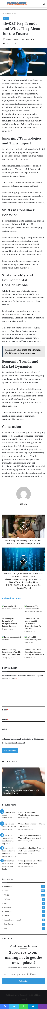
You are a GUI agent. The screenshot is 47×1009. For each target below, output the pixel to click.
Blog (6, 903)
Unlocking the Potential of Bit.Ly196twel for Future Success (9, 622)
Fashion (7, 899)
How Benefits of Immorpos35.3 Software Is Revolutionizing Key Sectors (33, 623)
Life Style (7, 912)
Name (5, 710)
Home (7, 13)
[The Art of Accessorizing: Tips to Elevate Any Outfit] (9, 839)
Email (5, 719)
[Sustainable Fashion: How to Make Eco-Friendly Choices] (9, 852)
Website (5, 729)
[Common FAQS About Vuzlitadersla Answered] (9, 816)
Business (7, 907)
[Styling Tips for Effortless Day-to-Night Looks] (9, 864)
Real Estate (8, 924)
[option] (23, 781)
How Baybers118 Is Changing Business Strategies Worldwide (34, 652)
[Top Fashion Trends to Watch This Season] (9, 827)
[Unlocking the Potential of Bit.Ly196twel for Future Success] (12, 610)
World (13, 13)
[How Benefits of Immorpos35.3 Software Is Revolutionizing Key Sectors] (35, 610)
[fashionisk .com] (17, 4)
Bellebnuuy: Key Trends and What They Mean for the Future (12, 652)
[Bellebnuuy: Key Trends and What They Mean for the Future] (12, 641)
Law (5, 928)
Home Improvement (12, 920)
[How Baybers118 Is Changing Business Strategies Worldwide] (35, 641)
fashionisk (8, 887)
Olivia (8, 40)
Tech (6, 891)
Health (6, 916)
